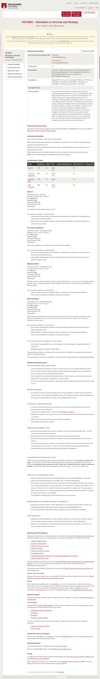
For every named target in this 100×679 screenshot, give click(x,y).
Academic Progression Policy (40, 546)
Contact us (88, 677)
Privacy (75, 677)
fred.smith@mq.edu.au (59, 57)
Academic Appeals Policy (38, 541)
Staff (97, 7)
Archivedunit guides (76, 14)
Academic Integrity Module (39, 618)
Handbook (69, 3)
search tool (35, 570)
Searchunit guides (66, 14)
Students (90, 7)
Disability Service (67, 636)
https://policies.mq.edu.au (85, 536)
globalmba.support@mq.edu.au (83, 590)
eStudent (55, 584)
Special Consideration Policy (40, 558)
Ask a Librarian (35, 628)
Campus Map (84, 3)
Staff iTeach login (90, 12)
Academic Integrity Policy (38, 543)
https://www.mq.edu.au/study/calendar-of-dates (41, 131)
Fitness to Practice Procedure (40, 551)
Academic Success (37, 349)
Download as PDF (88, 51)
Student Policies (62, 561)
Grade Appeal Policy (37, 553)
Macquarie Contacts (94, 3)
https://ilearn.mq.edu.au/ (67, 412)
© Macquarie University (7, 677)
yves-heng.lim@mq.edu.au (60, 62)
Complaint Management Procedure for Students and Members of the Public (54, 556)
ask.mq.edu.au (41, 590)
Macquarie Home (81, 7)
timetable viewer (65, 41)
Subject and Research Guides (40, 626)
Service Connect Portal (87, 357)
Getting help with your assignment (41, 610)
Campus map (95, 677)
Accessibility (81, 677)
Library (76, 3)
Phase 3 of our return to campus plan (23, 36)
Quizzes (30, 168)
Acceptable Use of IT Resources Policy (73, 661)
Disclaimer (69, 677)
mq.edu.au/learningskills (44, 605)
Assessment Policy (37, 548)
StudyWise (34, 615)
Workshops (34, 613)
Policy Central (72, 536)
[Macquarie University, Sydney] (12, 6)
